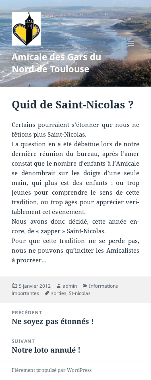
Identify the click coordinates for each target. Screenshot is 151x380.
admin (70, 285)
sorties (58, 293)
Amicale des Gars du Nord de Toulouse (56, 62)
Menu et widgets (131, 51)
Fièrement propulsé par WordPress (51, 370)
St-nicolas (80, 293)
